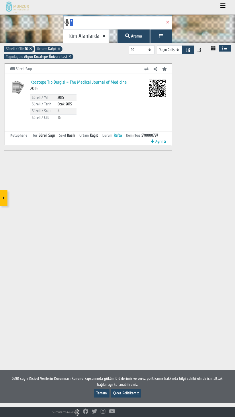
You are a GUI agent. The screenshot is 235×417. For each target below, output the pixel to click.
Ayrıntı (160, 141)
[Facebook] (85, 411)
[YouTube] (112, 411)
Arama (136, 36)
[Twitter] (94, 411)
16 (19, 48)
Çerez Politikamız (126, 393)
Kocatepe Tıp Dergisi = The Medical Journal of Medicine (78, 82)
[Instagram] (103, 411)
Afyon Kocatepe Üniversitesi (39, 56)
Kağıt (49, 48)
